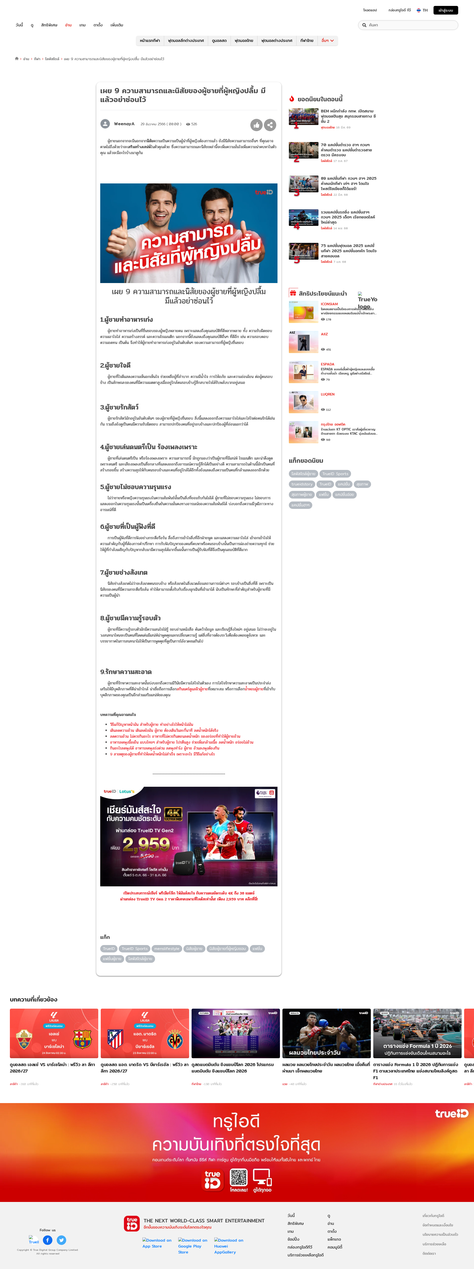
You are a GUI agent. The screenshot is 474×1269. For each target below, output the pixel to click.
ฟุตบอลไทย (244, 40)
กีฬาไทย (307, 40)
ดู (32, 25)
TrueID (30, 10)
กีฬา (37, 59)
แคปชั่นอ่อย (344, 494)
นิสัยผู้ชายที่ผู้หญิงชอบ (227, 949)
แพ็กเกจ (334, 1239)
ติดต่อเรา (429, 1253)
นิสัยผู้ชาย (194, 949)
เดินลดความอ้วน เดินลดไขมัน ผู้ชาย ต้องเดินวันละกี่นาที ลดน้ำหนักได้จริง (164, 730)
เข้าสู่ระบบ (446, 10)
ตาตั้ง (98, 25)
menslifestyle (166, 949)
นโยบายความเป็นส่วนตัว (440, 1234)
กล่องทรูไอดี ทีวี (400, 10)
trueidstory (302, 484)
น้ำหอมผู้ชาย (254, 689)
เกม (82, 25)
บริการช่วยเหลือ (434, 1244)
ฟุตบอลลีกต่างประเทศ (186, 40)
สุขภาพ (362, 484)
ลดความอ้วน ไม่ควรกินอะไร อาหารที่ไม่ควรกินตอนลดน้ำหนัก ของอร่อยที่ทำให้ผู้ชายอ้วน (175, 736)
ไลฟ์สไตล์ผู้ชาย (140, 959)
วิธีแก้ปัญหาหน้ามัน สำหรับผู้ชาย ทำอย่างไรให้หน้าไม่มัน (151, 724)
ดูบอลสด (219, 40)
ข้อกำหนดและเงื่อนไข (438, 1225)
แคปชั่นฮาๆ (301, 505)
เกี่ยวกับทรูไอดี (433, 1215)
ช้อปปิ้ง (293, 1239)
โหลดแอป (370, 10)
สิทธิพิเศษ (49, 25)
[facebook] (48, 1240)
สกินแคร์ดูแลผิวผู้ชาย (192, 689)
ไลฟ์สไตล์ (52, 59)
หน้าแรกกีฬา (150, 40)
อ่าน (68, 25)
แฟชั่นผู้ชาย (112, 959)
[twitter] (61, 1240)
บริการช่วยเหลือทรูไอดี (306, 1255)
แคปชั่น (344, 484)
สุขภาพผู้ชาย (302, 494)
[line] (34, 1240)
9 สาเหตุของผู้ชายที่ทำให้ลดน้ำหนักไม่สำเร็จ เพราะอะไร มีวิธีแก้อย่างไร (162, 754)
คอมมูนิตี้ (335, 1247)
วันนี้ (19, 25)
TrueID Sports (135, 949)
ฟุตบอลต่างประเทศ (276, 40)
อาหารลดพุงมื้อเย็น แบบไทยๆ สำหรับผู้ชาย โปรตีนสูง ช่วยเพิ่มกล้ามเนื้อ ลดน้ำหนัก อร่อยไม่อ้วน (181, 742)
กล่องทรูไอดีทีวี (300, 1247)
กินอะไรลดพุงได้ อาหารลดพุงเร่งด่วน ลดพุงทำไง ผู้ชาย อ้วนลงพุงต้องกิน (164, 748)
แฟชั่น (257, 949)
